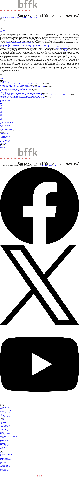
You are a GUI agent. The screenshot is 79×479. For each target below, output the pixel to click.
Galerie (2, 432)
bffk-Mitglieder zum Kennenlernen (8, 436)
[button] (1, 78)
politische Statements (5, 125)
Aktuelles (2, 30)
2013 (1, 117)
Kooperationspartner (5, 433)
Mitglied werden (4, 133)
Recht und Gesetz (4, 444)
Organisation (3, 422)
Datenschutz (3, 146)
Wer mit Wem (3, 447)
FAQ (1, 455)
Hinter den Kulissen (5, 446)
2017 (1, 111)
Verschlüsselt (3, 137)
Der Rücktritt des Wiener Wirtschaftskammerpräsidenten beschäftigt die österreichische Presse (23, 97)
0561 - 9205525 (44, 165)
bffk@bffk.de (52, 165)
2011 (1, 119)
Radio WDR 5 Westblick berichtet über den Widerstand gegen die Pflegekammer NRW (21, 96)
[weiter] (39, 77)
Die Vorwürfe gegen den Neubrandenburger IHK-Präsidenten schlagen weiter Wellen (21, 93)
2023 (1, 103)
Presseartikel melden (5, 136)
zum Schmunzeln (4, 450)
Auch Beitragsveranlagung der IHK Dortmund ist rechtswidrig (15, 90)
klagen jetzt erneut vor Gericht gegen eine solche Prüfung (35, 45)
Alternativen (3, 428)
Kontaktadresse (3, 469)
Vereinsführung (3, 434)
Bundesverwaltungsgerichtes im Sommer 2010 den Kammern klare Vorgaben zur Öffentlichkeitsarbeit (33, 46)
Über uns (2, 419)
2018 (1, 110)
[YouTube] (39, 364)
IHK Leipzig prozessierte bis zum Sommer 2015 (14, 44)
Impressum (2, 147)
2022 (1, 104)
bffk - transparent (4, 440)
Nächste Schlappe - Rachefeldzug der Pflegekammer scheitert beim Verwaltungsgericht (21, 83)
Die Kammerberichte (5, 140)
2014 (1, 115)
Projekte (2, 123)
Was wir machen (4, 421)
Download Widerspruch (6, 454)
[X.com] (39, 285)
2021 (1, 106)
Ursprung (2, 443)
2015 (1, 33)
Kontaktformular (4, 135)
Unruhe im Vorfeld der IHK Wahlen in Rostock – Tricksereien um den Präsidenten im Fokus (22, 86)
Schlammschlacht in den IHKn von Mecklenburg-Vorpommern (15, 85)
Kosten (1, 457)
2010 (1, 121)
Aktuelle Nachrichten (5, 82)
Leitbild (2, 423)
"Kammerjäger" (4, 430)
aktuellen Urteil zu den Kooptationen (68, 51)
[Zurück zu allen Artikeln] (39, 75)
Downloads (3, 128)
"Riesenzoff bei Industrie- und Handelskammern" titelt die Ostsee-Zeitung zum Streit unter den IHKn (24, 99)
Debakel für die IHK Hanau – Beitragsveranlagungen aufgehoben (16, 89)
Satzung (2, 437)
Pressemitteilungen (4, 465)
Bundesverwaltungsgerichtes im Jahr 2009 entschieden (19, 42)
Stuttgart (65, 48)
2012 (1, 118)
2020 (1, 107)
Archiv (1, 31)
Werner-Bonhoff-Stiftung (6, 129)
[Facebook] (39, 205)
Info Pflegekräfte (4, 458)
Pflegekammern (4, 452)
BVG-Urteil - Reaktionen (6, 439)
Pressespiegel (3, 92)
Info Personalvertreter (5, 459)
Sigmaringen (57, 48)
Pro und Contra (3, 429)
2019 (1, 108)
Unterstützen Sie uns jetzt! (6, 122)
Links (1, 126)
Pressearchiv (3, 463)
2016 (1, 112)
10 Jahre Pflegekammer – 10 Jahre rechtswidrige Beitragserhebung (16, 88)
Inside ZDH (3, 448)
